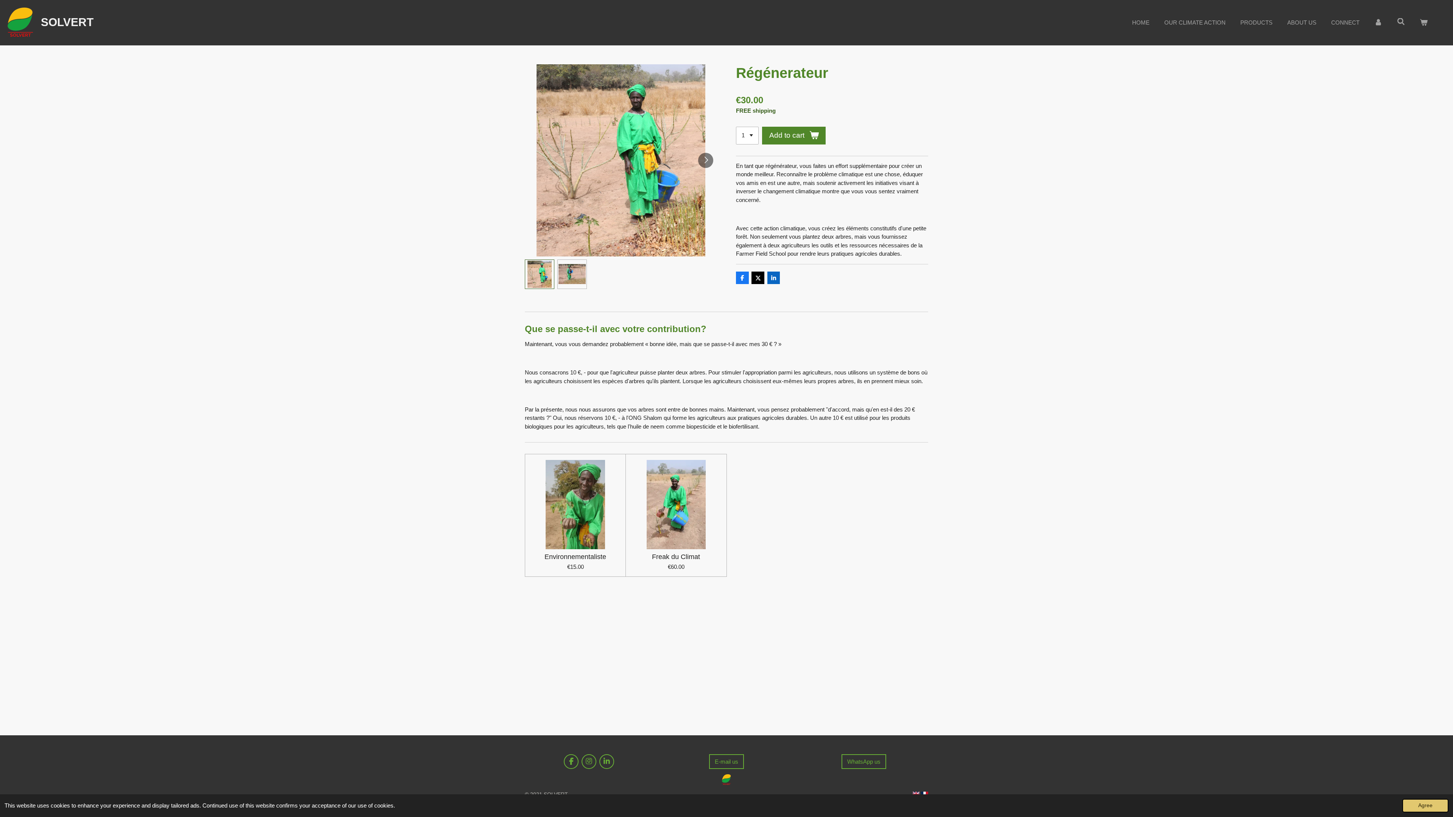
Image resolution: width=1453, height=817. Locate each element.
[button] (539, 274)
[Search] (1400, 22)
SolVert (67, 22)
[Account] (1378, 23)
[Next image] (705, 160)
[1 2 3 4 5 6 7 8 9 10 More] (747, 135)
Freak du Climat (676, 557)
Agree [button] (1425, 805)
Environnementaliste (575, 557)
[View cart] (1423, 23)
